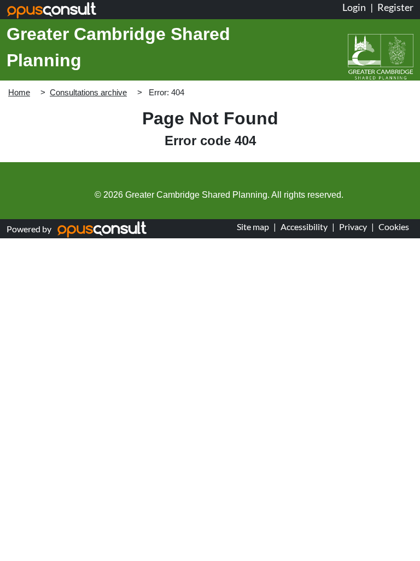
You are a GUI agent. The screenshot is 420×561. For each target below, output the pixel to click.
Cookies (393, 226)
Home (19, 92)
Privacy (353, 226)
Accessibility (304, 226)
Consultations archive (88, 92)
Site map (253, 226)
